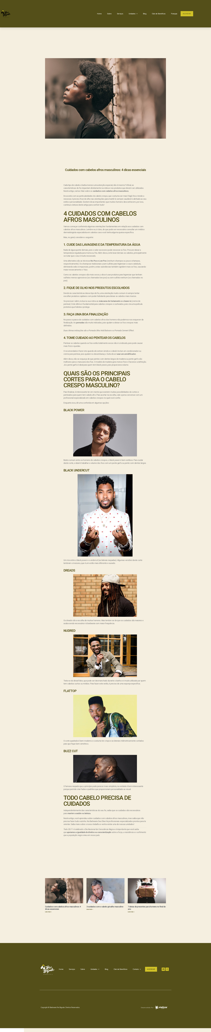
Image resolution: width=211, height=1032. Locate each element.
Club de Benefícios (159, 14)
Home (99, 14)
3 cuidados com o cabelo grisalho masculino (104, 906)
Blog (144, 14)
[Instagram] (167, 969)
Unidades (132, 14)
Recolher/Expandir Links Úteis (12, 1030)
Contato (136, 969)
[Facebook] (163, 969)
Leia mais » (48, 912)
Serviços (120, 14)
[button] (186, 13)
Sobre (109, 14)
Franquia (174, 14)
